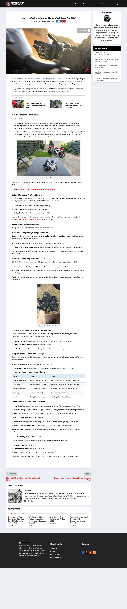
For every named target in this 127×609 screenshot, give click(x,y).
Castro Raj (36, 21)
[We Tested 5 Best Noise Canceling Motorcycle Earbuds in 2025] (38, 513)
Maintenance (107, 4)
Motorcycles (80, 4)
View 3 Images (82, 30)
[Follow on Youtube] (90, 552)
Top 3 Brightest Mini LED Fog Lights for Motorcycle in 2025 (37, 106)
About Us (53, 549)
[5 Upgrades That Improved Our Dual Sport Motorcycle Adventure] (17, 513)
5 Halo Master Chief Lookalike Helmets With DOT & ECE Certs (74, 106)
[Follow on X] (86, 552)
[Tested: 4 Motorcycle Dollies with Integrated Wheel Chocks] (79, 513)
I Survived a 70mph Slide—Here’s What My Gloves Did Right (36, 189)
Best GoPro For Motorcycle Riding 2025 (57, 519)
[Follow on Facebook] (83, 552)
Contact (53, 551)
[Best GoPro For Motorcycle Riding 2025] (59, 513)
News (70, 4)
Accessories (94, 4)
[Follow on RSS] (94, 552)
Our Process (55, 554)
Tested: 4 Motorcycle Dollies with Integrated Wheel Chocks (79, 520)
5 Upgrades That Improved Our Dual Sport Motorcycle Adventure (16, 520)
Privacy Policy (55, 557)
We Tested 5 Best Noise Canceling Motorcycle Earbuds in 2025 (37, 520)
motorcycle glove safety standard (28, 219)
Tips (117, 4)
